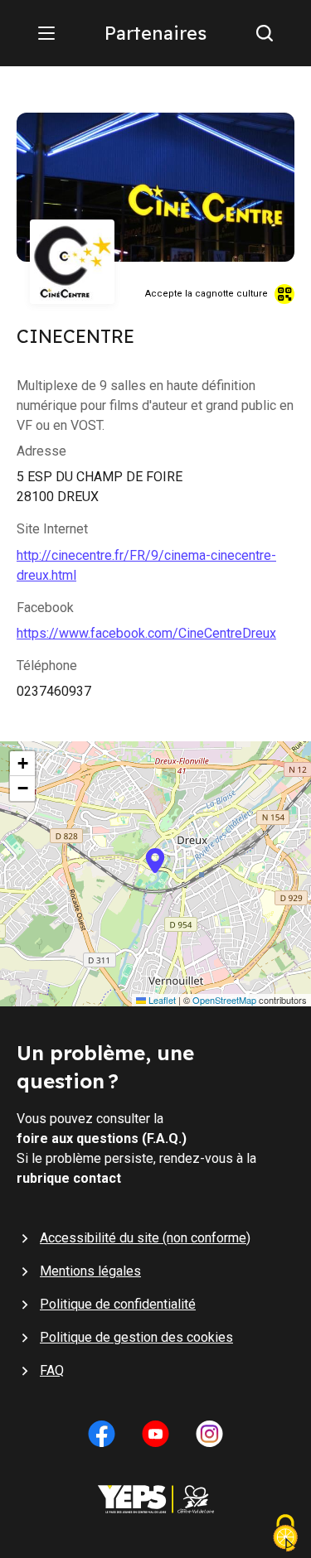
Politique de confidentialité (118, 1304)
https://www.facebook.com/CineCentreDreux (146, 633)
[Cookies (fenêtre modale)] (285, 1535)
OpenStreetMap (224, 1000)
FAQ (52, 1370)
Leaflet (161, 1000)
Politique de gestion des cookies (136, 1337)
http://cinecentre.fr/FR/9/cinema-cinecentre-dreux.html (146, 565)
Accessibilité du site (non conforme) (145, 1238)
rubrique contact (69, 1178)
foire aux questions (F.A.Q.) (102, 1138)
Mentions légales (90, 1271)
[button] (155, 874)
